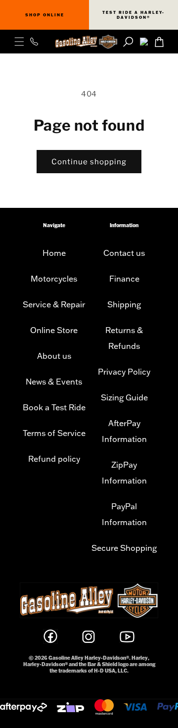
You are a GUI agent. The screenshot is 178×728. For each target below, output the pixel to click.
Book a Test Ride (54, 407)
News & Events (54, 382)
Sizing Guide (124, 397)
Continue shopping (89, 161)
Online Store (54, 330)
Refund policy (54, 459)
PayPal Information (124, 514)
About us (54, 356)
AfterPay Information (124, 431)
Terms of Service (54, 433)
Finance (124, 279)
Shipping (124, 304)
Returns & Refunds (124, 338)
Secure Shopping (124, 548)
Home (54, 253)
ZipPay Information (124, 472)
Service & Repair (54, 304)
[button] (19, 41)
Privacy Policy (124, 372)
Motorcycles (54, 279)
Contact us (124, 253)
